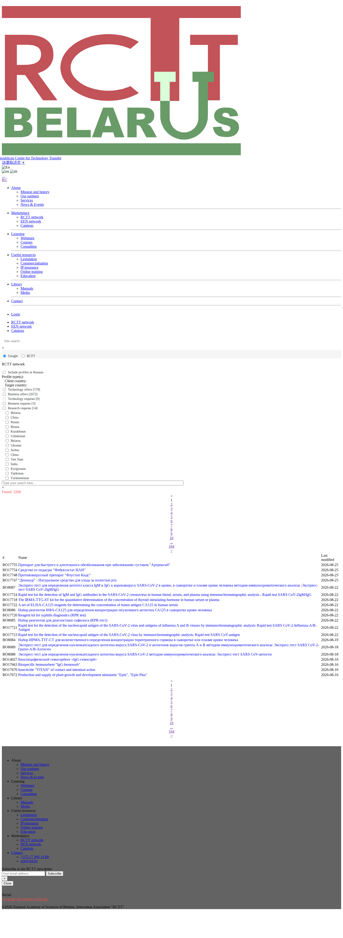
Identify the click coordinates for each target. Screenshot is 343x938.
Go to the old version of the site (25, 899)
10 (171, 538)
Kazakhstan (18, 431)
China (14, 417)
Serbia (15, 450)
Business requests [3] (21, 403)
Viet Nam (17, 459)
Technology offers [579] (24, 389)
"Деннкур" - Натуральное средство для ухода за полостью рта (67, 580)
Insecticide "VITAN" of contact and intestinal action (56, 670)
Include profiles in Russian (25, 372)
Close (7, 883)
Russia (15, 422)
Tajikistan (17, 473)
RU (4, 180)
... (171, 542)
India (14, 464)
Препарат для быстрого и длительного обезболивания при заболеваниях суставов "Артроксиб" (94, 565)
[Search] (4, 176)
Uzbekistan (18, 436)
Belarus (16, 413)
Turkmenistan (20, 478)
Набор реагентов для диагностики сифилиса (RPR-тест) (62, 620)
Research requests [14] (23, 408)
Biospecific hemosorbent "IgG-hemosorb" (49, 665)
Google (13, 356)
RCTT (31, 356)
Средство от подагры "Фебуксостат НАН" (52, 570)
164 (171, 546)
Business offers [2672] (23, 394)
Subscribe (54, 873)
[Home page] (171, 81)
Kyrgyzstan (18, 469)
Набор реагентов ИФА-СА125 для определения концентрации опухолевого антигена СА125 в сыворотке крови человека (115, 610)
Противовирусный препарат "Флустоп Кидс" (54, 575)
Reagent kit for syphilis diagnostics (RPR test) (52, 615)
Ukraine (16, 445)
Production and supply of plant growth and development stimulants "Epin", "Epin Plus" (82, 675)
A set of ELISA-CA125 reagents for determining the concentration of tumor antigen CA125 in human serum (98, 605)
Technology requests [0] (24, 399)
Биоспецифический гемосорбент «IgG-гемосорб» (57, 659)
